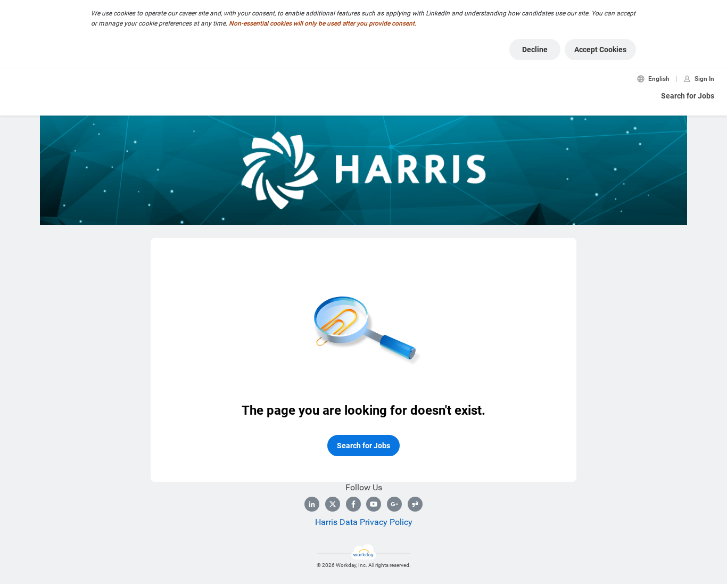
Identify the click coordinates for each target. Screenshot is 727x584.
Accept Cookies (600, 49)
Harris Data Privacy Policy (363, 522)
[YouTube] (373, 504)
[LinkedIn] (311, 504)
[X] (332, 504)
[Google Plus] (394, 504)
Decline (535, 49)
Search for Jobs (687, 96)
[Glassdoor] (415, 504)
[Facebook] (353, 504)
